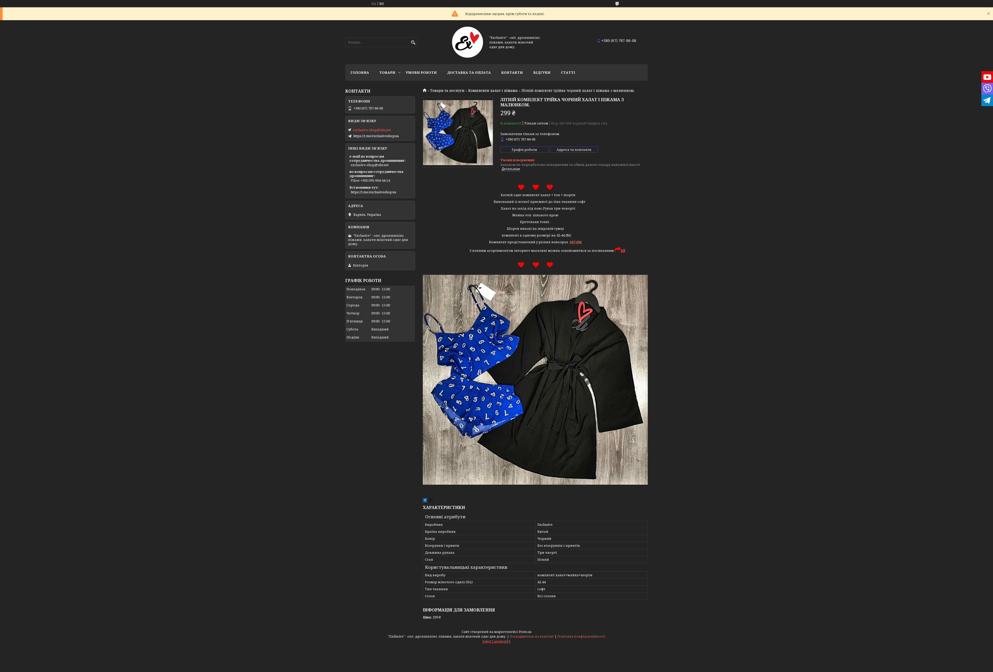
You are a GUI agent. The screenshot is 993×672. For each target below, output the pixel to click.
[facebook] (425, 501)
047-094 (576, 242)
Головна (359, 72)
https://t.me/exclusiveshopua (376, 136)
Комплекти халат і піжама (493, 90)
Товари (387, 72)
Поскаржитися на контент (532, 636)
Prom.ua (525, 632)
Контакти (512, 72)
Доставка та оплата (469, 72)
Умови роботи (421, 72)
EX (623, 250)
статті (568, 72)
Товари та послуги (447, 90)
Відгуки (542, 72)
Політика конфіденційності (581, 636)
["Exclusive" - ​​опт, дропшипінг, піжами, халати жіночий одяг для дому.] (467, 42)
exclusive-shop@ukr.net (372, 130)
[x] (430, 501)
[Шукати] (413, 42)
